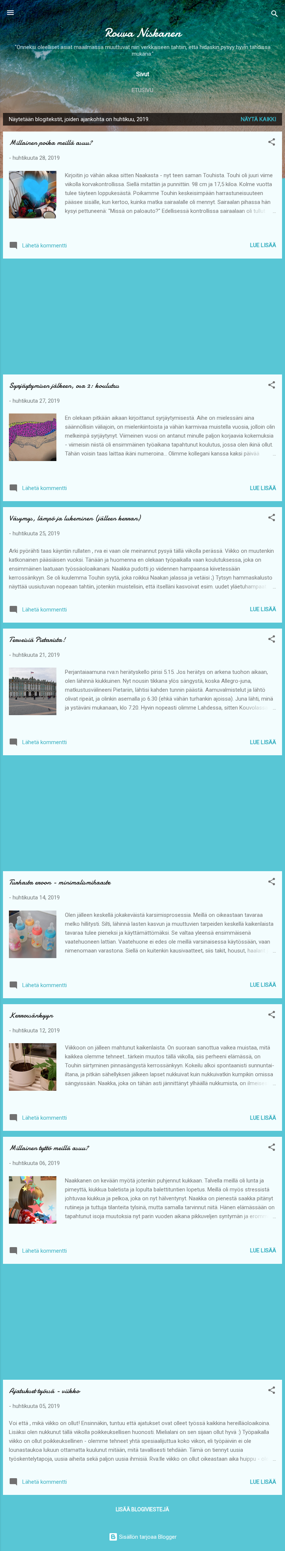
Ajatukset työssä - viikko (44, 1391)
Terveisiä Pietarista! (37, 640)
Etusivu (142, 90)
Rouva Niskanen (143, 33)
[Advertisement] (142, 317)
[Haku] (274, 15)
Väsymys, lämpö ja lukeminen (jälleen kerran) (74, 518)
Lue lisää (263, 245)
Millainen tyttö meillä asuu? (49, 1148)
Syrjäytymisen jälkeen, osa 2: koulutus (64, 385)
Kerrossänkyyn (31, 1015)
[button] (271, 143)
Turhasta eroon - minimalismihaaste (59, 882)
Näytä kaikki (258, 119)
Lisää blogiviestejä (142, 1509)
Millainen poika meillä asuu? (50, 142)
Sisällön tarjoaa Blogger (147, 1537)
